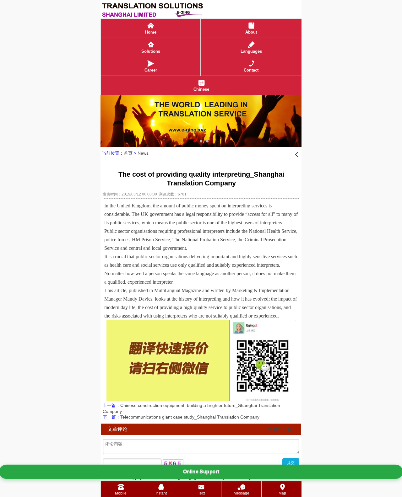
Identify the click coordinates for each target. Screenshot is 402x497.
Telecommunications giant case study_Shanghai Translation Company (189, 417)
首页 (128, 153)
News (143, 153)
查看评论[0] (280, 429)
